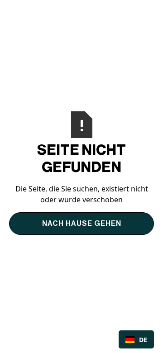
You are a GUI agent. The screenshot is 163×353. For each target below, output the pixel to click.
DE (143, 339)
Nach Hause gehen (81, 223)
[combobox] (136, 339)
